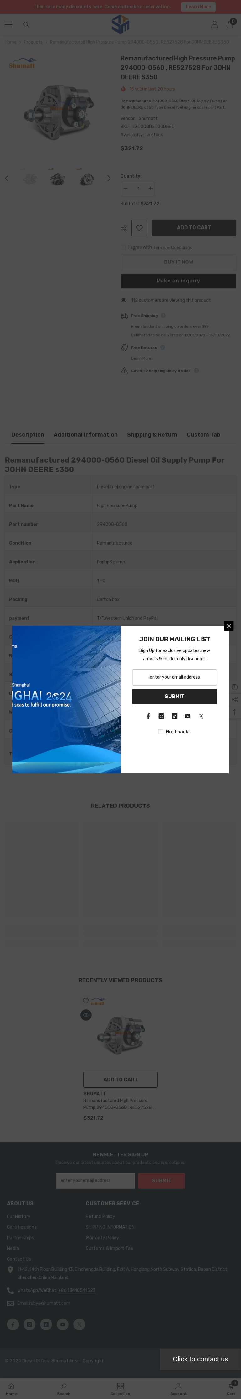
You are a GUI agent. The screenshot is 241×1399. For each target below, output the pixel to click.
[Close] (229, 626)
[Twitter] (201, 716)
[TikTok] (174, 716)
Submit (175, 696)
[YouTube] (188, 716)
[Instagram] (161, 716)
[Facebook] (148, 716)
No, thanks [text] (178, 731)
